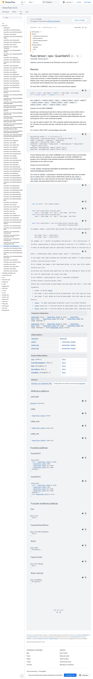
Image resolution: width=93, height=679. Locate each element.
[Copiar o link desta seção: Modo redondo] (45, 573)
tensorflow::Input (49, 319)
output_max (35, 345)
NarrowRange (35, 369)
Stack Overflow (64, 659)
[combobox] (51, 2)
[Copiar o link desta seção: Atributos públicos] (51, 391)
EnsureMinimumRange (38, 363)
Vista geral (5, 12)
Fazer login (87, 2)
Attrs (64, 359)
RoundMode (34, 372)
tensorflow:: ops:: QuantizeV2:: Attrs (41, 383)
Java (26, 12)
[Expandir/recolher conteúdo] (41, 32)
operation (34, 338)
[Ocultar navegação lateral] (22, 676)
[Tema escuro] (82, 90)
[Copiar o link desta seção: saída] (37, 409)
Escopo (50, 290)
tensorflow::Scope (53, 317)
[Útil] (83, 27)
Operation (63, 338)
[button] (12, 26)
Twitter (29, 662)
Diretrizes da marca (65, 662)
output (33, 342)
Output (37, 303)
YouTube (29, 664)
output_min (35, 348)
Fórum (28, 656)
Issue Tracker (63, 653)
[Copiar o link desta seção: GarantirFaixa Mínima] (50, 525)
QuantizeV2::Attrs (56, 327)
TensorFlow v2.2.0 (9, 8)
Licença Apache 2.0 (75, 637)
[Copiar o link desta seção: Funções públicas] (50, 448)
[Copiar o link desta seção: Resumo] (40, 70)
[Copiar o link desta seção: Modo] (38, 541)
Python (14, 12)
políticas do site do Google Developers (48, 638)
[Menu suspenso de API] (25, 2)
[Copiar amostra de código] (85, 90)
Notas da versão (64, 656)
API (22, 2)
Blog (28, 653)
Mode (33, 366)
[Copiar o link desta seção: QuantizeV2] (43, 454)
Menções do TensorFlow (67, 664)
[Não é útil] (85, 27)
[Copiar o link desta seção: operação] (41, 397)
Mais (30, 2)
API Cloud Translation (54, 21)
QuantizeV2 (35, 317)
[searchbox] (12, 17)
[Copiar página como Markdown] (77, 56)
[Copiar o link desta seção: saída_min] (41, 434)
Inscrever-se (70, 675)
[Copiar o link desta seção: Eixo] (36, 509)
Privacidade (42, 671)
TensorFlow (33, 27)
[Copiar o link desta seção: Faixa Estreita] (44, 557)
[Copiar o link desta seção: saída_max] (42, 422)
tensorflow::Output (69, 342)
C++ (21, 12)
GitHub (79, 2)
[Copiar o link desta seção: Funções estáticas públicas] (60, 504)
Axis (32, 359)
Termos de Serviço (32, 671)
